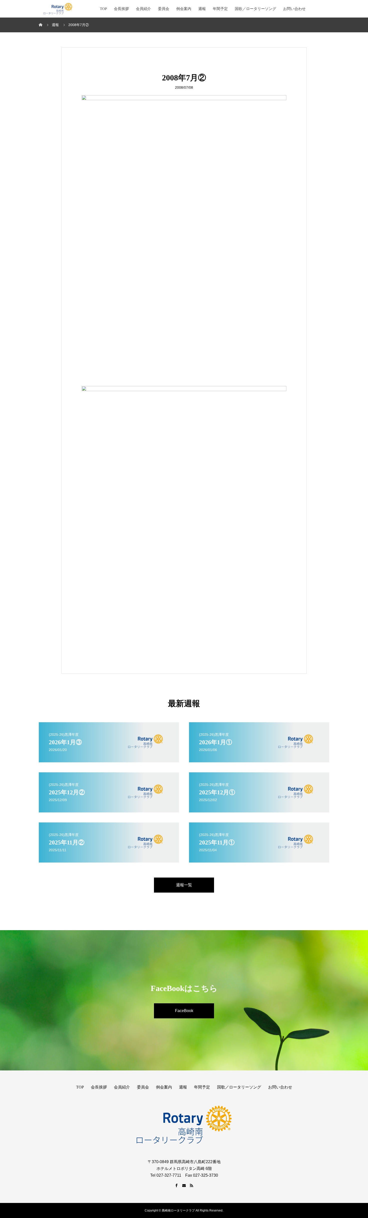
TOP (103, 9)
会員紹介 (143, 9)
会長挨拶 (121, 9)
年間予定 (220, 9)
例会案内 (183, 9)
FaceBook (184, 1011)
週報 (202, 9)
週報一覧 (184, 885)
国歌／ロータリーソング (255, 9)
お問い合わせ (294, 9)
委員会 (163, 9)
